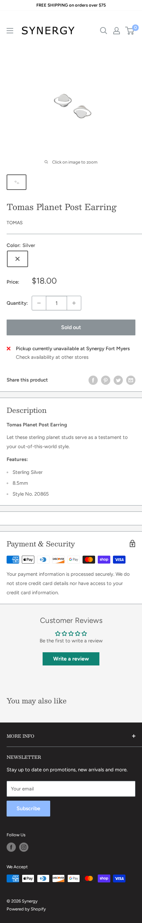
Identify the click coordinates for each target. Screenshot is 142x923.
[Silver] (17, 259)
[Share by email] (130, 380)
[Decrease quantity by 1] (39, 303)
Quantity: (17, 303)
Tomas (15, 223)
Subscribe (28, 808)
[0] (130, 31)
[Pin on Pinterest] (105, 380)
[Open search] (103, 30)
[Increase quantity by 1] (74, 303)
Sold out (71, 327)
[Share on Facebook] (93, 380)
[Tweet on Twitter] (118, 380)
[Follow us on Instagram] (23, 847)
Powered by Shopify (26, 909)
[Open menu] (10, 30)
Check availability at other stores (52, 357)
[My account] (116, 30)
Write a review (71, 659)
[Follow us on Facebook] (11, 847)
